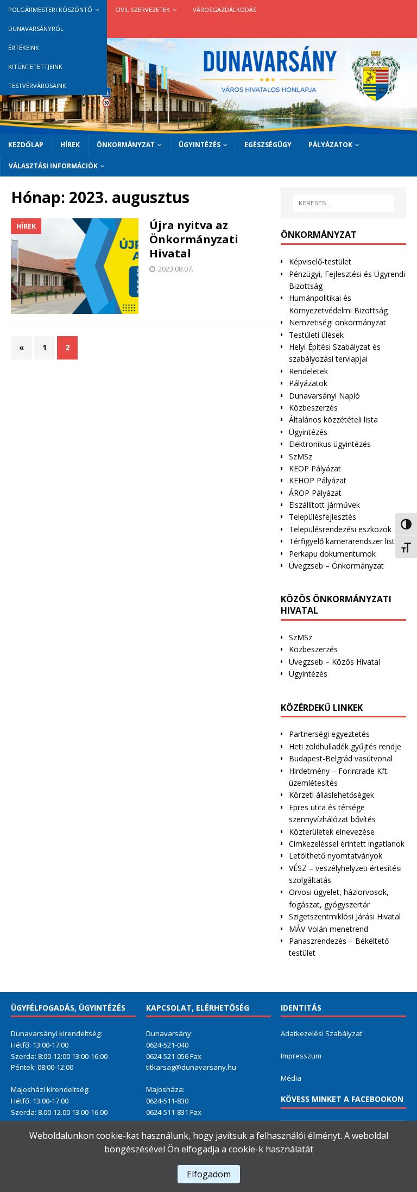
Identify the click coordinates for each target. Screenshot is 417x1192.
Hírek (70, 144)
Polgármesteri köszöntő (50, 9)
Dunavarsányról (36, 28)
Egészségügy (268, 144)
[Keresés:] (343, 203)
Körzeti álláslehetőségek (331, 795)
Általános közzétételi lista (333, 419)
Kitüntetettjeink (35, 66)
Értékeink (23, 47)
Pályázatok (330, 144)
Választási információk (53, 166)
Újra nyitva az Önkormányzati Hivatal (193, 239)
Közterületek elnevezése (332, 832)
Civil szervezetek (142, 9)
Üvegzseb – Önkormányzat (336, 565)
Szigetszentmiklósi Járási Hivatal (345, 916)
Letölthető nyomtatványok (335, 855)
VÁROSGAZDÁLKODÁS (224, 9)
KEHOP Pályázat (317, 480)
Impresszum (301, 1056)
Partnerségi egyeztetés (329, 734)
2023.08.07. (175, 269)
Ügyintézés (199, 144)
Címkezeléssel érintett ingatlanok (347, 843)
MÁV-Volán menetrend (328, 929)
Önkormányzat (126, 144)
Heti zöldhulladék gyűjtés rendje (345, 746)
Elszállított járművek (324, 505)
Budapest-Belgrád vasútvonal (341, 758)
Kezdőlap (25, 144)
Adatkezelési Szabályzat (321, 1033)
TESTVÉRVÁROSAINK (37, 85)
